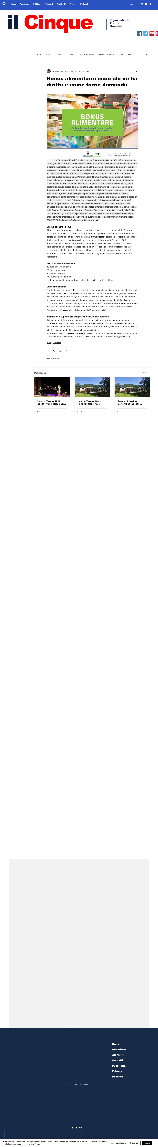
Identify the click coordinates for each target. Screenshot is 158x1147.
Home (116, 1044)
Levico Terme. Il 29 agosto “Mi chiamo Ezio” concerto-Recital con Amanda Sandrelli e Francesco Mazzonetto (52, 402)
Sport (70, 54)
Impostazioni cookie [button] (118, 1143)
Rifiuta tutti (134, 1143)
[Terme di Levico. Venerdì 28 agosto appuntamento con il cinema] (132, 387)
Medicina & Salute (106, 54)
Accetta (147, 1143)
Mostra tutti (146, 372)
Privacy (117, 1071)
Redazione (119, 1049)
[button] (147, 54)
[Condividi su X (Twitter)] (54, 351)
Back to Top (5, 1137)
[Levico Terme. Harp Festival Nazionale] (92, 387)
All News (118, 1055)
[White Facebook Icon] (72, 1127)
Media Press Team (81, 1085)
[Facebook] (139, 33)
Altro (130, 54)
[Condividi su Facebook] (48, 351)
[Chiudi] (155, 1143)
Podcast (117, 1076)
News (48, 54)
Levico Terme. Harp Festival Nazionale (89, 402)
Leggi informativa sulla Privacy (28, 1144)
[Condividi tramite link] (66, 351)
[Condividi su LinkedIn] (60, 351)
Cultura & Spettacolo (86, 54)
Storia (120, 54)
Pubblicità (119, 1065)
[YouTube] (151, 33)
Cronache (59, 54)
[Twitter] (145, 33)
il (49, 22)
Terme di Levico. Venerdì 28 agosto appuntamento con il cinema (130, 402)
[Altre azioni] (136, 71)
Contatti (117, 1060)
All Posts (37, 54)
